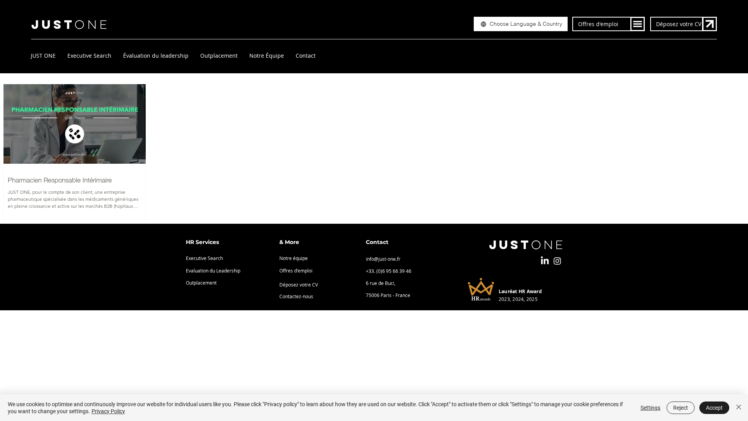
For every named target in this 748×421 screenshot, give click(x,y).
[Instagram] (557, 261)
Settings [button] (650, 408)
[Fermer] (738, 408)
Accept (714, 408)
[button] (521, 24)
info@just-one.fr (383, 259)
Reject (680, 408)
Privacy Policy (108, 411)
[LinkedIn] (545, 261)
